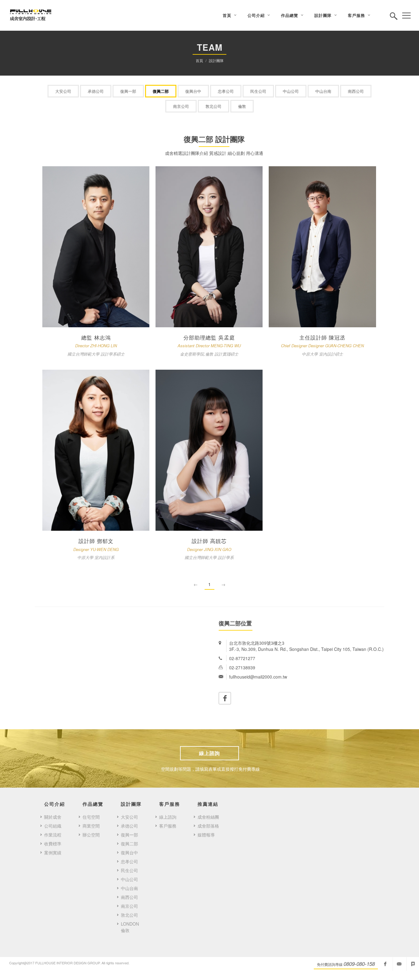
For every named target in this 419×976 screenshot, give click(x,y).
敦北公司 (213, 106)
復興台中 (193, 91)
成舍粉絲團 (208, 817)
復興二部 (161, 91)
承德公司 (96, 91)
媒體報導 (206, 835)
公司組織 (52, 826)
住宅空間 (91, 817)
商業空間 (91, 826)
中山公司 (291, 91)
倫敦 (242, 106)
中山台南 (323, 91)
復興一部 (128, 91)
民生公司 (258, 91)
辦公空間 (91, 835)
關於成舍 (52, 817)
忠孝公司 (226, 91)
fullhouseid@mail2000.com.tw (399, 964)
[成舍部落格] (413, 964)
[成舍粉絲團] (385, 964)
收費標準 (52, 843)
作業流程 (52, 835)
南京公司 (181, 106)
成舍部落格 (208, 826)
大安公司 (63, 91)
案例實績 (52, 852)
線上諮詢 (209, 753)
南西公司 (356, 91)
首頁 (199, 60)
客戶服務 (167, 826)
